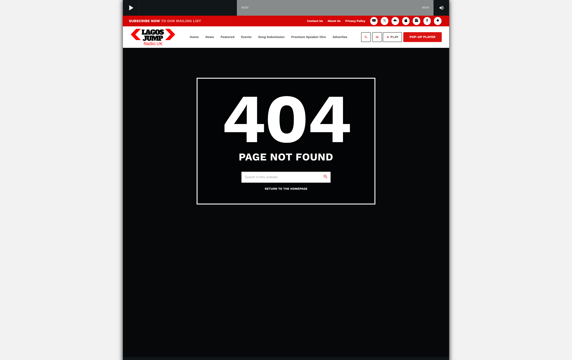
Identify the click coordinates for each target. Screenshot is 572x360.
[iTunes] (406, 21)
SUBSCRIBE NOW (165, 21)
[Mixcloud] (395, 21)
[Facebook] (427, 21)
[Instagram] (416, 21)
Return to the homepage (286, 189)
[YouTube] (374, 21)
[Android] (438, 21)
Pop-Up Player (422, 37)
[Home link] (153, 37)
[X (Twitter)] (384, 21)
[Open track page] (232, 8)
